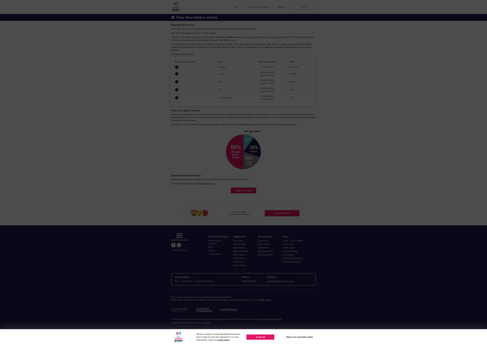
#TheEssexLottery (179, 250)
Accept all (260, 337)
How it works (239, 254)
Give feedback (282, 213)
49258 (207, 322)
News (210, 247)
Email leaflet (263, 247)
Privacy (211, 250)
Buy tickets (238, 240)
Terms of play (289, 247)
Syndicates (238, 261)
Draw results (239, 258)
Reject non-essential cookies (299, 337)
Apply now (263, 240)
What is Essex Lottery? (214, 242)
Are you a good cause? (258, 7)
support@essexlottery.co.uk (280, 281)
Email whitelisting (290, 251)
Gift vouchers (239, 244)
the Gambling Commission (270, 319)
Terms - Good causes (293, 240)
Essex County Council (212, 319)
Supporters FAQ (240, 251)
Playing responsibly (291, 261)
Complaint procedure (292, 258)
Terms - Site (288, 244)
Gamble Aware (264, 300)
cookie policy (223, 340)
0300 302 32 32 (249, 281)
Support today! (243, 190)
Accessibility (288, 254)
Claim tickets (239, 247)
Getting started (265, 254)
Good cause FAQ (265, 251)
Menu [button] (283, 7)
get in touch (208, 183)
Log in (303, 6)
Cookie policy (214, 254)
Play (236, 7)
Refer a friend (239, 265)
